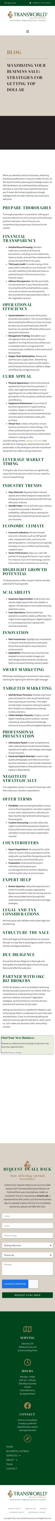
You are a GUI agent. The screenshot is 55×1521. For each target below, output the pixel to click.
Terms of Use (30, 1509)
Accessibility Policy (37, 1512)
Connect (27, 1414)
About (10, 1459)
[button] (27, 31)
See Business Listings (11, 1052)
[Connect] (27, 1405)
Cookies (43, 1509)
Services (11, 1455)
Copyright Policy (16, 1512)
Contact (11, 1468)
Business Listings (17, 1451)
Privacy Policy (14, 1509)
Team (9, 1464)
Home (9, 1446)
